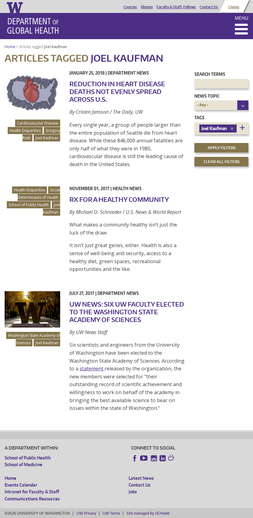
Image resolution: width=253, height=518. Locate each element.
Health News (127, 188)
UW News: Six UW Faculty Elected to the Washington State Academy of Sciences (126, 312)
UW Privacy (86, 513)
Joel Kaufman (56, 46)
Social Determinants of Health (39, 193)
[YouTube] (144, 458)
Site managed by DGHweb (148, 513)
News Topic (206, 96)
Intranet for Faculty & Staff (32, 491)
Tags (199, 117)
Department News (128, 72)
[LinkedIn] (162, 458)
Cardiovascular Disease (37, 123)
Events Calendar (21, 484)
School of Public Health (29, 204)
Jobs (133, 491)
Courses (130, 7)
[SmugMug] (172, 458)
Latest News (141, 478)
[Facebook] (135, 458)
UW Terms (111, 513)
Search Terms (209, 74)
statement (92, 368)
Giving (233, 7)
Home (10, 46)
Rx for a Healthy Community (119, 199)
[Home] (33, 26)
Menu (241, 18)
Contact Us (209, 7)
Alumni (147, 7)
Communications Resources (32, 498)
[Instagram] (154, 458)
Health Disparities (25, 130)
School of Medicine (23, 464)
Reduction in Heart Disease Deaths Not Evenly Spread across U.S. (117, 91)
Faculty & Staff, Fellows (176, 7)
